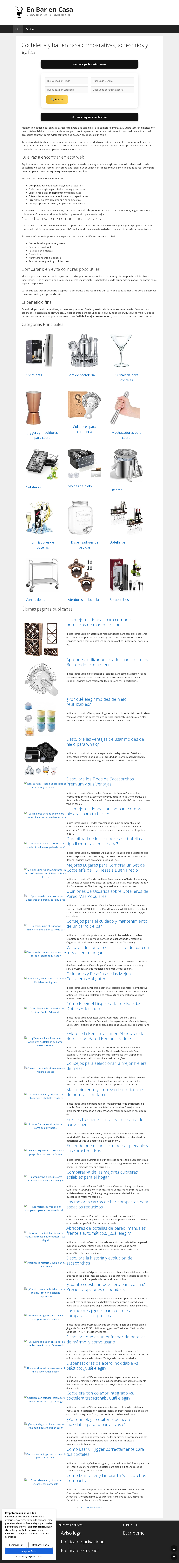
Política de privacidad (83, 1542)
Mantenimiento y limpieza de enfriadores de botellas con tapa (105, 1092)
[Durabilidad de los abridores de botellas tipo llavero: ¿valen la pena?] (45, 845)
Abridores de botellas (84, 599)
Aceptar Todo (28, 1551)
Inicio (17, 29)
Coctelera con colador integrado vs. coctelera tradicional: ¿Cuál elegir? (100, 1395)
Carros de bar (36, 599)
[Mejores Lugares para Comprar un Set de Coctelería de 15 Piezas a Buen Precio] (45, 873)
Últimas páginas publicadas (89, 117)
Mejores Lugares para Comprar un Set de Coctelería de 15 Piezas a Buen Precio (105, 867)
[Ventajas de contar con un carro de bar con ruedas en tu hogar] (45, 954)
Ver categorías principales (89, 64)
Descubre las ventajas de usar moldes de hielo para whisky (105, 741)
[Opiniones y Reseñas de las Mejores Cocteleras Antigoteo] (45, 980)
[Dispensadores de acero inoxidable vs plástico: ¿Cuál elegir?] (45, 1369)
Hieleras (116, 489)
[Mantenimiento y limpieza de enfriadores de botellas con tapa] (45, 1096)
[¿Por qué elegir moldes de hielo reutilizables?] (45, 719)
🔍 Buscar (57, 99)
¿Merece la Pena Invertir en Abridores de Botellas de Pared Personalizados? (105, 1035)
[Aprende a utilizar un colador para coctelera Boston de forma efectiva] (45, 679)
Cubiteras (33, 487)
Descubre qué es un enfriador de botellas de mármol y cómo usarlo (105, 1339)
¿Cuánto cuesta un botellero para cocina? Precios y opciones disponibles (105, 1286)
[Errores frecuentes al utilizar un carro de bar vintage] (45, 1126)
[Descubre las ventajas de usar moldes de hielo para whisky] (45, 759)
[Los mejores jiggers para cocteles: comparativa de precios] (45, 1317)
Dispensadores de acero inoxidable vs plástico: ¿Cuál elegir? (102, 1365)
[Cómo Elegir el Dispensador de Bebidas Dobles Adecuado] (45, 1010)
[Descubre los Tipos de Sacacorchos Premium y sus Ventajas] (45, 785)
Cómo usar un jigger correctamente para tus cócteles (105, 1451)
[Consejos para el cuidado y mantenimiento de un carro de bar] (45, 927)
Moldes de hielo (80, 486)
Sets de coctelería (81, 375)
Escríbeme (134, 1533)
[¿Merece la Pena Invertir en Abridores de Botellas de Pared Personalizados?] (45, 1041)
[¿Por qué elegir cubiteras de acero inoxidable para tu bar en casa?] (45, 1426)
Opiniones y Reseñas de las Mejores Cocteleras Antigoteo (100, 976)
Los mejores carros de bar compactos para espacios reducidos (107, 1204)
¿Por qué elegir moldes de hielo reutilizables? (96, 701)
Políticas (30, 29)
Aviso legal (72, 1533)
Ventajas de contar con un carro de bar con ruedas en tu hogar (107, 949)
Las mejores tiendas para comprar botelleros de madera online (98, 622)
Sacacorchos (119, 599)
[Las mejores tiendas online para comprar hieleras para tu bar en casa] (45, 815)
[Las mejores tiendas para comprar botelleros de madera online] (45, 639)
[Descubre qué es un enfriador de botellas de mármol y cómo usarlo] (45, 1343)
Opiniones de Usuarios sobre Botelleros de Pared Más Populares (107, 893)
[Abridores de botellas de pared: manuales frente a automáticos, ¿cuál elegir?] (45, 1236)
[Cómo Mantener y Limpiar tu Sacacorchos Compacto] (45, 1482)
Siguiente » (96, 1507)
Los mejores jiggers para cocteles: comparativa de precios (98, 1313)
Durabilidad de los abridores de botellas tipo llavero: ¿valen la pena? (104, 841)
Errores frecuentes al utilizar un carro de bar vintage (104, 1121)
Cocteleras (34, 375)
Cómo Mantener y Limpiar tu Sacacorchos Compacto (106, 1477)
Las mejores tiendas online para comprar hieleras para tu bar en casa (105, 811)
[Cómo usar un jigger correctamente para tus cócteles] (45, 1455)
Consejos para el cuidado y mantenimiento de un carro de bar (106, 923)
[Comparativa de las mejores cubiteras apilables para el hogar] (45, 1178)
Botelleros (117, 542)
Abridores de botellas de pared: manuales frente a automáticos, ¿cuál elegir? (106, 1230)
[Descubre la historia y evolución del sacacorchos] (45, 1264)
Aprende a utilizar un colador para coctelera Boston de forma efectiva (107, 662)
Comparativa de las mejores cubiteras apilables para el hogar (102, 1174)
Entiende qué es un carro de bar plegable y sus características (107, 1148)
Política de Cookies (80, 1550)
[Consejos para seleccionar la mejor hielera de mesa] (45, 1069)
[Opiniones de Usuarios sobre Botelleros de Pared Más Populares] (45, 897)
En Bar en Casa (50, 9)
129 (87, 1507)
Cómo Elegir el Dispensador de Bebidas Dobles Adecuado (103, 1006)
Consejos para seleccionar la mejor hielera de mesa (106, 1065)
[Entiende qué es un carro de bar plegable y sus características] (45, 1152)
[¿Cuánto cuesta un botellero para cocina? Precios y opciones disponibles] (45, 1292)
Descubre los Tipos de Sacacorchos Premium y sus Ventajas (100, 781)
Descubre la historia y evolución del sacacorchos (99, 1260)
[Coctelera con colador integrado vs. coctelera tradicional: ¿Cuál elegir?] (45, 1399)
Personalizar (16, 1544)
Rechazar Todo (40, 1544)
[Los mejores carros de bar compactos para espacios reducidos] (45, 1208)
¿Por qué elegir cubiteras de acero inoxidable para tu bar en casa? (98, 1421)
